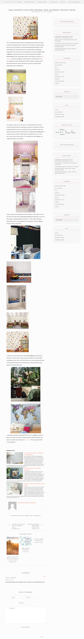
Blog (20, 2)
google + (38, 515)
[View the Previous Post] (9, 525)
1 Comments (49, 11)
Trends (57, 78)
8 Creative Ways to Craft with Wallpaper (32, 469)
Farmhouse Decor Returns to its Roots (67, 43)
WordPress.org (59, 116)
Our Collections (60, 72)
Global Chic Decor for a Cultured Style (18, 526)
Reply (44, 576)
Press (56, 74)
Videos (57, 83)
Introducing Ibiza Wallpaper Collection (33, 526)
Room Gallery (42, 2)
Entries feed (59, 112)
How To (63, 2)
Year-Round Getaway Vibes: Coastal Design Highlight (65, 49)
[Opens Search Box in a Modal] (79, 2)
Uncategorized (36, 11)
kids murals (28, 439)
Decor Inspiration (60, 62)
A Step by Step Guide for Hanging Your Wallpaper (33, 453)
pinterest (30, 515)
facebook (14, 515)
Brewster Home (11, 2)
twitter (22, 515)
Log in (56, 109)
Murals (57, 69)
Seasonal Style (59, 76)
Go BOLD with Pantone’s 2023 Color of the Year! (66, 40)
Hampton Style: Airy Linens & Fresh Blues (34, 484)
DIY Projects (53, 2)
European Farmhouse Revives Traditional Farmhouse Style (64, 37)
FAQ (56, 67)
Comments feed (59, 114)
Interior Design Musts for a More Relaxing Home (65, 46)
